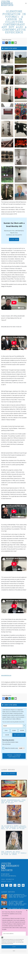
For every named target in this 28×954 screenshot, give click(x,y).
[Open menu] (26, 3)
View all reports (9, 773)
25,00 (6, 730)
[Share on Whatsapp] (12, 43)
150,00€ (7, 734)
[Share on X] (6, 43)
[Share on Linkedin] (9, 43)
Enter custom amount (19, 734)
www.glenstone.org (6, 675)
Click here (14, 239)
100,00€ (22, 730)
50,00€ (14, 730)
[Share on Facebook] (3, 43)
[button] (2, 937)
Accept (14, 946)
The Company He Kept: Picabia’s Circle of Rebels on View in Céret (13, 853)
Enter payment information (14, 756)
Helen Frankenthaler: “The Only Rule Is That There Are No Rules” (13, 802)
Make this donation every (11, 748)
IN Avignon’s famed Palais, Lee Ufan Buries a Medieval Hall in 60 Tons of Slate (13, 827)
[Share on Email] (15, 43)
